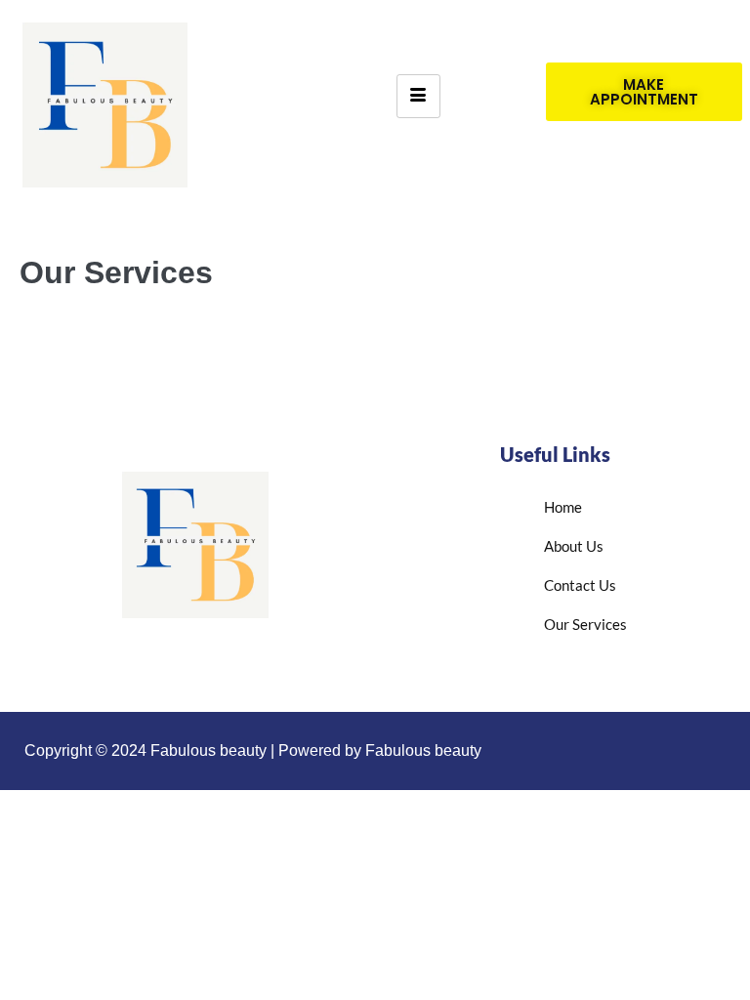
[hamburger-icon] (418, 96)
